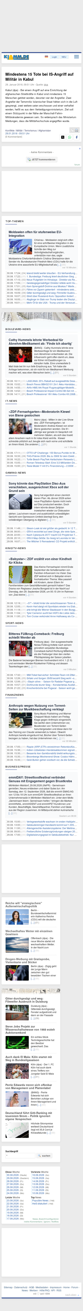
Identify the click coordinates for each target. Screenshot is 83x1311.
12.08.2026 (38, 1187)
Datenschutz (20, 1287)
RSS (59, 1290)
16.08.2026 (38, 1174)
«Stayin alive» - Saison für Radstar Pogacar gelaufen (54, 681)
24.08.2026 (13, 1193)
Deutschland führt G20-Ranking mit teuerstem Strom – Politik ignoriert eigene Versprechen (28, 1116)
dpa (46, 84)
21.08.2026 (13, 1206)
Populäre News (40, 1200)
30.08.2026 (13, 1174)
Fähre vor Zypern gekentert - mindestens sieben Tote (54, 289)
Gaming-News (15, 472)
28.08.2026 (13, 1181)
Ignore (47, 1221)
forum (77, 164)
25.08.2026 (13, 1190)
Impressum (56, 1287)
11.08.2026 (38, 1190)
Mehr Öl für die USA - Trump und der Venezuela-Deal (54, 302)
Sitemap (8, 1287)
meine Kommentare (33, 1221)
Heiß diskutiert (39, 1203)
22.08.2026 (13, 1203)
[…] (59, 264)
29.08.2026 (13, 1178)
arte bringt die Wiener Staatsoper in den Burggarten (54, 609)
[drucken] (76, 130)
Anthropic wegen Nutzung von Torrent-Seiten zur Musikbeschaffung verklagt (37, 707)
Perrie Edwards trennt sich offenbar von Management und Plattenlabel (28, 1086)
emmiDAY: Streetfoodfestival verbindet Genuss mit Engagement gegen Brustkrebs (40, 779)
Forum (74, 1287)
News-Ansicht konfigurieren (46, 1218)
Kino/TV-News (15, 548)
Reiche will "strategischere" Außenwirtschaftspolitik (23, 904)
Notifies (55, 1221)
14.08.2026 (38, 1181)
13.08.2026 (38, 1184)
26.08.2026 (13, 1187)
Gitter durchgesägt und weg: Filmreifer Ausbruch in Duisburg (26, 999)
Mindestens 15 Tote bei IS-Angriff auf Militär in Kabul (39, 76)
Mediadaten (42, 1287)
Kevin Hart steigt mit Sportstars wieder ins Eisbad (52, 606)
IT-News (11, 400)
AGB (31, 1287)
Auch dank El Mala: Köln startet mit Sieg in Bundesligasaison (28, 1058)
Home (66, 1287)
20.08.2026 (13, 1209)
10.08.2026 (38, 1193)
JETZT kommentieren (43, 159)
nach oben (70, 1294)
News (25, 1290)
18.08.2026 (13, 1215)
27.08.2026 (13, 1184)
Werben (34, 1290)
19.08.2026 (13, 1212)
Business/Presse (18, 766)
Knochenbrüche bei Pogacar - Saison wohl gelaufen (54, 688)
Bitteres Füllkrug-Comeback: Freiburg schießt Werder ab (36, 635)
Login (54, 56)
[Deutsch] (47, 57)
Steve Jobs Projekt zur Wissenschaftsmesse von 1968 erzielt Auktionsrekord (30, 1029)
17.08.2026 (13, 1218)
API (53, 1290)
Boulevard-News (18, 329)
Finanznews (14, 694)
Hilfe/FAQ (44, 1290)
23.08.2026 (13, 1200)
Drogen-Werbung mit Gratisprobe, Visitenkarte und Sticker (27, 960)
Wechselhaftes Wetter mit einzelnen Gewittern (29, 932)
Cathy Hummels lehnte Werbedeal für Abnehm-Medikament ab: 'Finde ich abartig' (40, 342)
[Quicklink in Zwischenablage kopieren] (72, 130)
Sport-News (14, 623)
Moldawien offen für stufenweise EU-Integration (35, 234)
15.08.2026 (38, 1178)
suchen (46, 1155)
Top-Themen (14, 221)
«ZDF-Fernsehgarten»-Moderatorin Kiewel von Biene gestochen (39, 413)
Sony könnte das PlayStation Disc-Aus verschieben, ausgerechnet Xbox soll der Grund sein (39, 487)
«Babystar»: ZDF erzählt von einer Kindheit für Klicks (40, 561)
